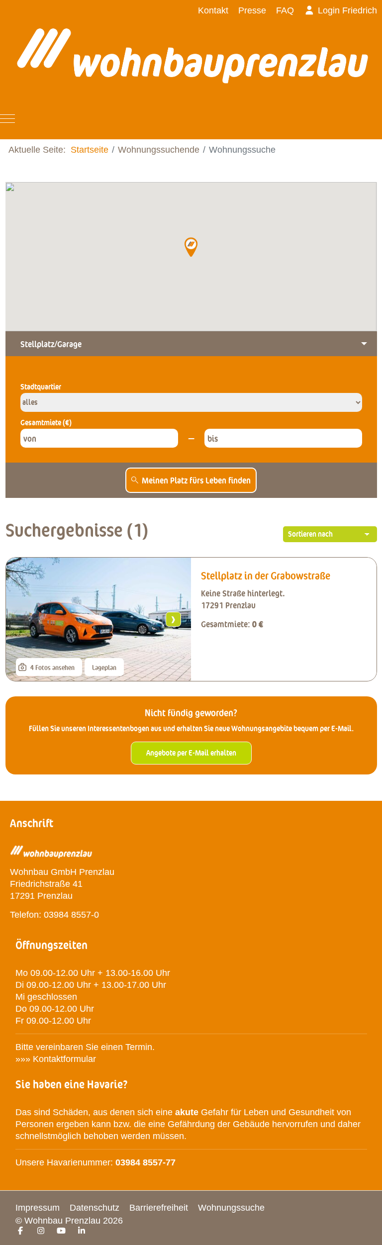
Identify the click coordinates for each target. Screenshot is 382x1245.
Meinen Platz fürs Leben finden (196, 480)
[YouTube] (61, 1231)
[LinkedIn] (82, 1231)
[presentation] (23, 619)
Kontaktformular (65, 1059)
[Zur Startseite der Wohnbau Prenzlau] (192, 62)
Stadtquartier (40, 387)
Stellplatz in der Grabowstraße (265, 575)
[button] (190, 247)
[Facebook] (20, 1231)
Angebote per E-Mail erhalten (191, 753)
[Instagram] (41, 1231)
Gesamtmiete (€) (46, 422)
